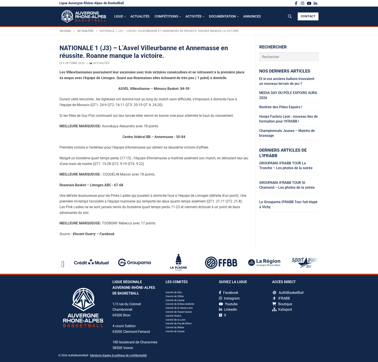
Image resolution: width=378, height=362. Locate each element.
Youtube (231, 304)
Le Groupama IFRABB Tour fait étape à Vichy (288, 204)
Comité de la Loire (176, 319)
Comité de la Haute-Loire (179, 308)
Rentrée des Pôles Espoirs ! (280, 107)
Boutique (285, 304)
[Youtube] (309, 3)
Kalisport (285, 309)
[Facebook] (296, 3)
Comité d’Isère (173, 315)
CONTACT (308, 16)
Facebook (230, 293)
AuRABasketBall (291, 293)
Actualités (85, 30)
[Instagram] (302, 3)
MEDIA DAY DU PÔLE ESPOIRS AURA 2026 (288, 95)
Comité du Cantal (175, 300)
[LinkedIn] (315, 3)
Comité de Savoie (175, 331)
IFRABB (284, 298)
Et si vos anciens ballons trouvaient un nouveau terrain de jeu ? (286, 81)
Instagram (231, 298)
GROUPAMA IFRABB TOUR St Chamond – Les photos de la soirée (287, 185)
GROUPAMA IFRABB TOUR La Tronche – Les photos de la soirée (286, 165)
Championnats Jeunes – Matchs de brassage (287, 133)
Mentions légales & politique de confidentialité (118, 355)
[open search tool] (290, 16)
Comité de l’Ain (174, 292)
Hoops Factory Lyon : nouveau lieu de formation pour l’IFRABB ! (288, 118)
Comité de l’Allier (175, 296)
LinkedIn (230, 309)
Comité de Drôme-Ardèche (180, 304)
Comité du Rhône (175, 327)
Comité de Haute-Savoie (179, 312)
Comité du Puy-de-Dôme (179, 323)
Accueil (65, 30)
